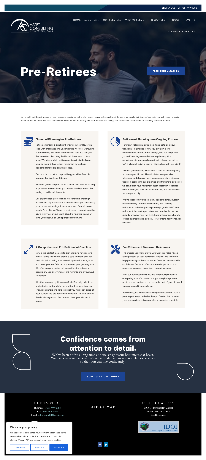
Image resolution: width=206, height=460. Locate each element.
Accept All (59, 447)
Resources (158, 20)
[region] (39, 438)
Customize (20, 447)
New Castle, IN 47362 (158, 411)
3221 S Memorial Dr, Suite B (158, 407)
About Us (90, 20)
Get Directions (158, 414)
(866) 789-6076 (50, 411)
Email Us (170, 7)
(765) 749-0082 (189, 7)
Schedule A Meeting (181, 31)
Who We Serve (134, 20)
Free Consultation (166, 71)
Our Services (112, 20)
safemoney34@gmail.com (51, 414)
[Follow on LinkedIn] (106, 444)
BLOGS (175, 20)
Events (190, 20)
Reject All (39, 447)
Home (77, 20)
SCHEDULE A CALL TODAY (103, 376)
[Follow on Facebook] (100, 444)
